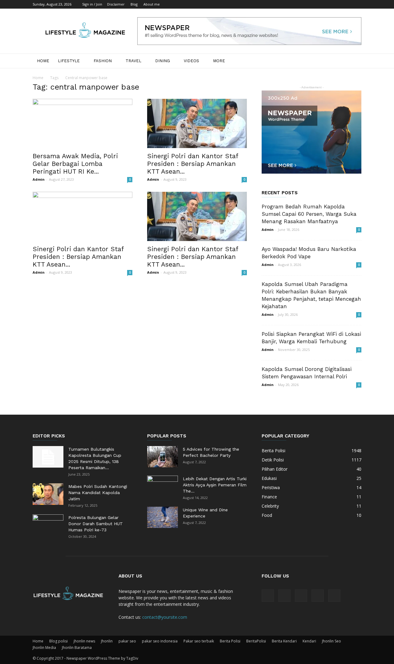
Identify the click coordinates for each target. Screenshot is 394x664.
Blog (134, 4)
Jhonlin (107, 641)
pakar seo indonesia (160, 641)
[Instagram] (336, 4)
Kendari (309, 641)
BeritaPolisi (256, 641)
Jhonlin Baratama (77, 647)
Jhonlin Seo (331, 641)
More (219, 60)
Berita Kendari (284, 641)
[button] (354, 61)
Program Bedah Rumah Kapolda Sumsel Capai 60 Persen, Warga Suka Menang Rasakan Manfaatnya (309, 213)
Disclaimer (116, 4)
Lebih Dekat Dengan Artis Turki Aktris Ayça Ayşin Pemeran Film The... (215, 484)
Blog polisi (58, 641)
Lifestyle (69, 60)
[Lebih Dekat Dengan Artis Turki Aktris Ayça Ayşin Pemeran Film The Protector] (162, 486)
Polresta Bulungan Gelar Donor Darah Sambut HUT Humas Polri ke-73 (95, 523)
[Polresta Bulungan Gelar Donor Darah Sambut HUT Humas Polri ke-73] (48, 525)
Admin (39, 179)
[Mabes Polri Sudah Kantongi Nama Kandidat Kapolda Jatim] (48, 494)
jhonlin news (84, 641)
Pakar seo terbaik (198, 641)
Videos (191, 60)
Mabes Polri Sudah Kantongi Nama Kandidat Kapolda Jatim (97, 492)
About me (151, 4)
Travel (133, 60)
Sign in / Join (92, 4)
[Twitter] (346, 4)
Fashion (103, 60)
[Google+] (326, 4)
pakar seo (127, 641)
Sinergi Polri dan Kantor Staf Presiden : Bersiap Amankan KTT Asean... (192, 163)
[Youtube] (356, 4)
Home (43, 60)
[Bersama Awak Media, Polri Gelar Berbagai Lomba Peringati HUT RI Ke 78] (82, 123)
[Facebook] (316, 4)
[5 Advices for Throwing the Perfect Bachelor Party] (162, 456)
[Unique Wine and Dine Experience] (162, 517)
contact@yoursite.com (164, 617)
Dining (162, 60)
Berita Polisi (230, 641)
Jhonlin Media (44, 647)
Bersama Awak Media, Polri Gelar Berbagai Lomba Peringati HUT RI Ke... (75, 163)
